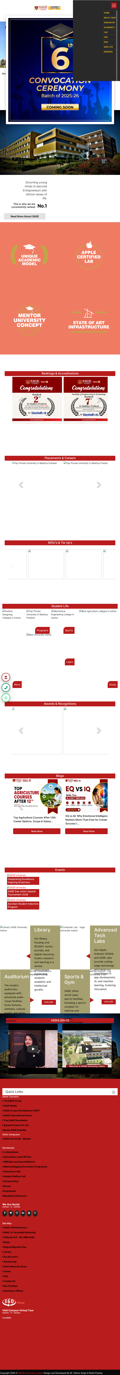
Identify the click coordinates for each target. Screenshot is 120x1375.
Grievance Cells (11, 1171)
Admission (109, 22)
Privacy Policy (11, 1181)
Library (7, 1251)
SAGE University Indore (30, 1373)
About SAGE (110, 17)
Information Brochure (15, 1266)
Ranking (108, 51)
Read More (36, 831)
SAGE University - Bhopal (17, 1138)
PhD (106, 37)
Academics (109, 27)
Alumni (7, 1186)
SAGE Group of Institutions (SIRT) (21, 1110)
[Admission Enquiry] (6, 677)
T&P (106, 32)
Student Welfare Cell (14, 1176)
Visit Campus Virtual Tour (18, 1310)
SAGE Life (108, 47)
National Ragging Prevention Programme (25, 1166)
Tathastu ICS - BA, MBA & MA (18, 1237)
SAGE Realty (10, 1105)
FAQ (5, 1276)
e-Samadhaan (11, 1152)
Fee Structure (10, 1256)
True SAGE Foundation (15, 1120)
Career (7, 1271)
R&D (106, 42)
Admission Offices (13, 1290)
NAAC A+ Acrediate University (19, 1232)
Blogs (6, 1242)
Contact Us (9, 1281)
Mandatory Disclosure (15, 1195)
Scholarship (10, 1261)
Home (107, 12)
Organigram (9, 1191)
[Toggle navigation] (114, 5)
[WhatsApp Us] (6, 697)
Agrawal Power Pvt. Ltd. (16, 1125)
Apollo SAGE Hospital (14, 1130)
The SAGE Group (12, 1100)
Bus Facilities (10, 1286)
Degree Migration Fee (14, 1247)
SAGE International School (17, 1115)
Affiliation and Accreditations (19, 1161)
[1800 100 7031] (6, 687)
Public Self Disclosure (15, 1227)
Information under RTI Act (17, 1157)
